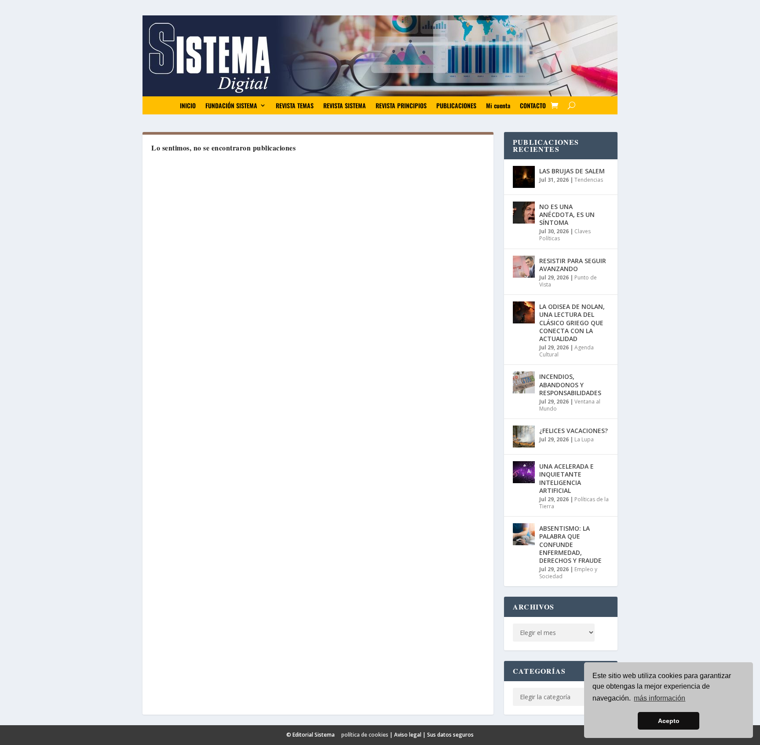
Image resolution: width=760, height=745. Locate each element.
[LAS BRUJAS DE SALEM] (524, 177)
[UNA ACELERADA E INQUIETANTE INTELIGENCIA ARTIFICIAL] (524, 472)
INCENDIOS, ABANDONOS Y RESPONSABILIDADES (570, 384)
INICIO (188, 105)
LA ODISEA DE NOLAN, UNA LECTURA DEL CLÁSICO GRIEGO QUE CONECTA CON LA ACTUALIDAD (572, 322)
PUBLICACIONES (456, 105)
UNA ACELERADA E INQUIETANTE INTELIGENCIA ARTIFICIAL (566, 478)
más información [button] (659, 698)
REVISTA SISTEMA (344, 105)
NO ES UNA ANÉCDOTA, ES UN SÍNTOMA (567, 214)
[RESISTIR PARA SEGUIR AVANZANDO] (524, 267)
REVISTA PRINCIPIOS (401, 105)
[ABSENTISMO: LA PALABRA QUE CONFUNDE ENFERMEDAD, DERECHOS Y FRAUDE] (524, 534)
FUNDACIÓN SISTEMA (231, 105)
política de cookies (364, 734)
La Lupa (584, 439)
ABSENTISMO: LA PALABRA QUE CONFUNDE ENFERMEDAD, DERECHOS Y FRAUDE (570, 544)
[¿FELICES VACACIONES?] (524, 437)
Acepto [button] (669, 720)
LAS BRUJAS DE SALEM (572, 171)
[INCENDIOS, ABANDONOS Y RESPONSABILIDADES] (524, 382)
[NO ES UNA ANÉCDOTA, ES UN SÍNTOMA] (524, 213)
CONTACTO (533, 105)
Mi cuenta (498, 105)
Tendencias (588, 179)
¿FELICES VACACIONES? (573, 430)
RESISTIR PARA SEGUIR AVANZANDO (572, 265)
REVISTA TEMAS (295, 105)
